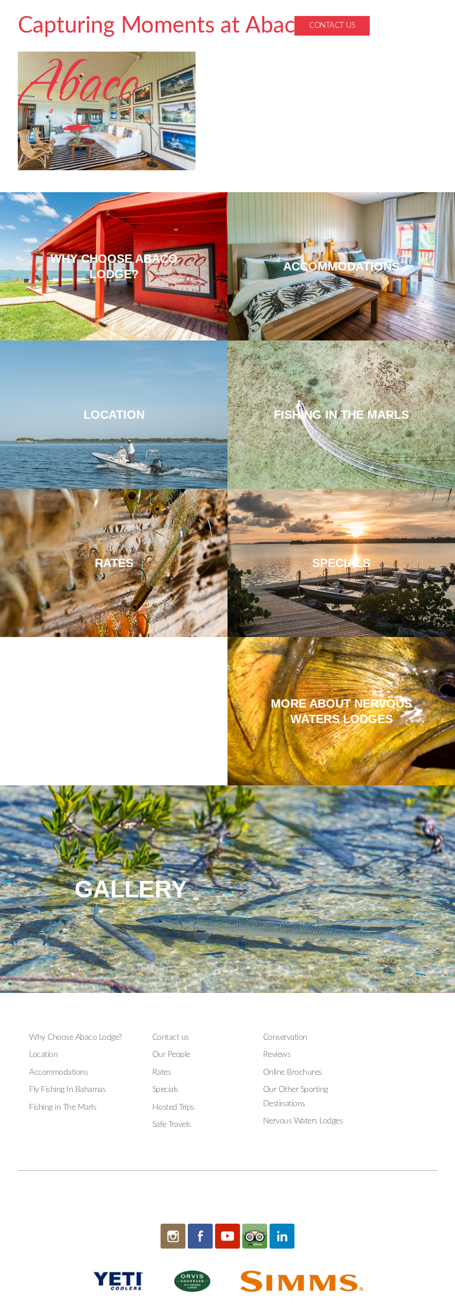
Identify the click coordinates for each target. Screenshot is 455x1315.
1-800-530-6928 (408, 26)
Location (43, 1054)
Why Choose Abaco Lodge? (75, 1037)
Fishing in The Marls (62, 1107)
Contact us (170, 1037)
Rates (161, 1072)
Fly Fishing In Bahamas (67, 1089)
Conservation (285, 1037)
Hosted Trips (173, 1107)
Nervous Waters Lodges (303, 1121)
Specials (165, 1089)
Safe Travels (171, 1124)
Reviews (277, 1054)
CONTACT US (332, 26)
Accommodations (58, 1072)
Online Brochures (292, 1072)
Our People (171, 1054)
